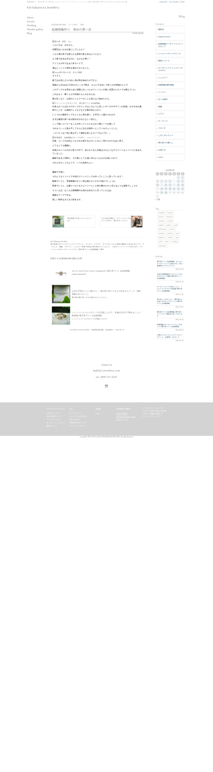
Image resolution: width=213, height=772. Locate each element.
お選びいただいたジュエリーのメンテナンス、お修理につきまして (169, 336)
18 (162, 189)
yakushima (162, 246)
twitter (98, 414)
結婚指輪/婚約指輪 (166, 85)
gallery (169, 225)
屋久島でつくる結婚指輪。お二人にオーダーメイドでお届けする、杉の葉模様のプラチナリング (169, 264)
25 (162, 192)
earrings (161, 221)
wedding (175, 242)
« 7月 (157, 199)
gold (175, 225)
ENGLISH (163, 2)
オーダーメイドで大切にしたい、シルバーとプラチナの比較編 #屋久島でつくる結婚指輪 (169, 289)
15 (178, 185)
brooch (161, 217)
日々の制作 (163, 99)
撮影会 (161, 29)
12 (166, 185)
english (161, 225)
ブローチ (162, 128)
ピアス (161, 114)
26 (166, 192)
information (163, 229)
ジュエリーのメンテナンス (169, 53)
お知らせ (162, 150)
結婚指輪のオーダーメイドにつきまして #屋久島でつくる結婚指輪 (169, 325)
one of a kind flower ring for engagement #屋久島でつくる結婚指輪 (101, 271)
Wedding (31, 25)
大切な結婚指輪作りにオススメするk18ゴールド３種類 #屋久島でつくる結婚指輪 (169, 276)
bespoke (161, 213)
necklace (170, 233)
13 (170, 185)
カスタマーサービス (56, 409)
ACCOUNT (173, 2)
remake (170, 237)
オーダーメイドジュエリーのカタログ (170, 69)
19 (166, 189)
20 (170, 189)
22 (178, 189)
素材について (164, 61)
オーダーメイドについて (56, 423)
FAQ (70, 409)
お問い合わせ (74, 419)
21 (174, 189)
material (161, 233)
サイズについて (75, 413)
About (30, 17)
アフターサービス (54, 419)
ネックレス (163, 121)
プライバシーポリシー (78, 426)
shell (160, 242)
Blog (29, 33)
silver (167, 242)
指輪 (160, 106)
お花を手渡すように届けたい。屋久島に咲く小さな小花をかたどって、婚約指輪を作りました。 (106, 292)
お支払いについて (54, 413)
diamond (169, 217)
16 (182, 185)
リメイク (162, 92)
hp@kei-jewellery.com (106, 370)
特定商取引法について (78, 423)
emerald (170, 221)
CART (182, 2)
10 (157, 185)
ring (177, 237)
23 (182, 189)
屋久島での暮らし (165, 143)
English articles (164, 36)
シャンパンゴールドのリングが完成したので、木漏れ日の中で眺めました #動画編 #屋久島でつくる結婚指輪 (106, 314)
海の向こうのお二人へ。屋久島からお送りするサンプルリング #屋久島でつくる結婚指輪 (169, 301)
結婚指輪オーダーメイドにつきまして (170, 45)
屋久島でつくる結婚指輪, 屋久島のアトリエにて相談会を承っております (169, 314)
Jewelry (31, 21)
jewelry (172, 229)
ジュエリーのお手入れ (78, 416)
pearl (177, 233)
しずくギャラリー (165, 135)
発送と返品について (54, 416)
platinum (162, 237)
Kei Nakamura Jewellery (43, 7)
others (160, 157)
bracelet (170, 213)
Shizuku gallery (35, 29)
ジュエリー (163, 77)
